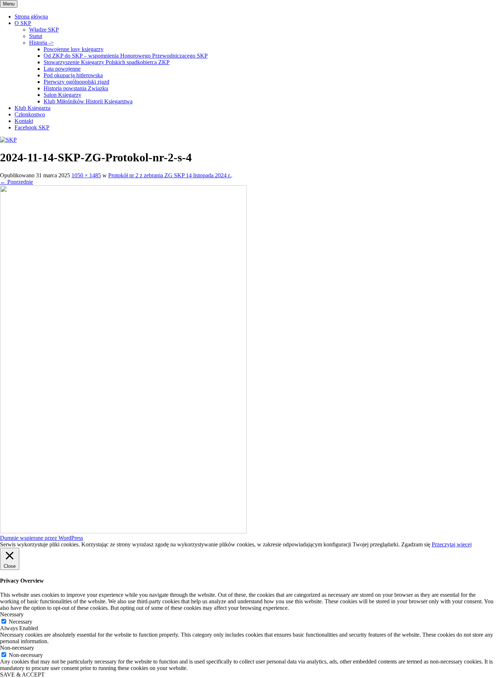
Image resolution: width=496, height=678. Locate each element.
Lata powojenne (62, 69)
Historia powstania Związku (76, 88)
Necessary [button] (12, 614)
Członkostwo (30, 114)
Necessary (20, 622)
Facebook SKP (32, 127)
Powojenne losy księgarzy (73, 49)
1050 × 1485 (86, 175)
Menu (9, 4)
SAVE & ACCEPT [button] (22, 674)
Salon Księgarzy (62, 95)
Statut (35, 36)
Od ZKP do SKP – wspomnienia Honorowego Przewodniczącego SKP (126, 56)
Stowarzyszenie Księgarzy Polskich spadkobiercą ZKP (107, 62)
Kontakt (24, 121)
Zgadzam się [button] (415, 544)
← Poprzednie (16, 182)
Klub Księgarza (32, 108)
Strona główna (31, 16)
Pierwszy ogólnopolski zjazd (76, 82)
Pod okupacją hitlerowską (73, 75)
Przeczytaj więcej (452, 544)
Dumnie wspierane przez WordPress (41, 538)
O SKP (23, 23)
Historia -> (41, 43)
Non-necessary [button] (17, 648)
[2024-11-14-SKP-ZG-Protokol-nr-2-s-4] (123, 531)
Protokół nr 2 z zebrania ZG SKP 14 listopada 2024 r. (169, 175)
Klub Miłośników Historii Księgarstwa (88, 101)
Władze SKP (44, 29)
